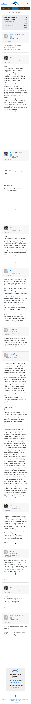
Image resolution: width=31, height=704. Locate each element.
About (27, 8)
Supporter (21, 34)
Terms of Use (17, 700)
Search (20, 12)
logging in (16, 682)
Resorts (9, 8)
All (9, 12)
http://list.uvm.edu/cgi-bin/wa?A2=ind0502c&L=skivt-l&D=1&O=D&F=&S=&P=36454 (12, 47)
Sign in (3, 3)
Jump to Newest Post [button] (10, 25)
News (3, 8)
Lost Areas (21, 8)
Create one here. (15, 687)
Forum (14, 8)
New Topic (14, 12)
